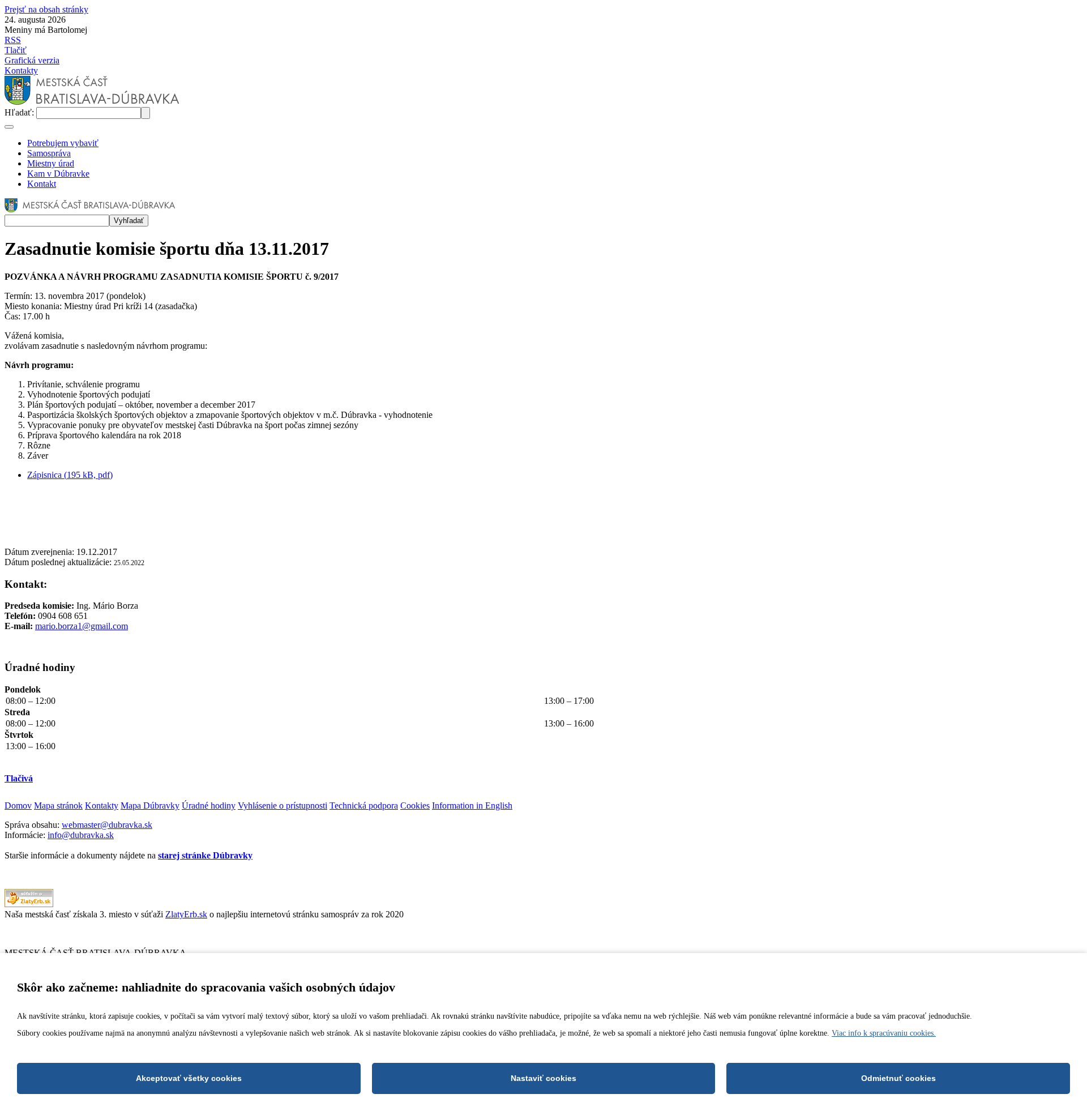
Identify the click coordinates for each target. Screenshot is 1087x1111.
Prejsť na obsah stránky (46, 9)
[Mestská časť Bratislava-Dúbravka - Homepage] (92, 101)
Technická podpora (363, 805)
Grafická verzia (32, 60)
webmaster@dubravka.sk (107, 825)
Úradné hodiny (209, 805)
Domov (18, 805)
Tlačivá (19, 778)
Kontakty (21, 70)
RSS (13, 40)
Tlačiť (16, 50)
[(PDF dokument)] (29, 904)
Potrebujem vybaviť (63, 143)
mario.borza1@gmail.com (81, 626)
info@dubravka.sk (81, 835)
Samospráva (49, 153)
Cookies (415, 805)
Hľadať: (20, 112)
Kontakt (41, 184)
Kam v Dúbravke (58, 173)
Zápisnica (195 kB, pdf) (70, 475)
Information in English (472, 805)
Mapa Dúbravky (150, 805)
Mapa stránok (58, 805)
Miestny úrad (50, 163)
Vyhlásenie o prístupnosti (282, 805)
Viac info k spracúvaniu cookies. (884, 1033)
